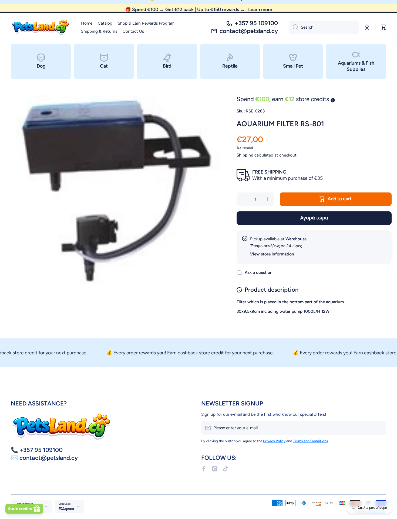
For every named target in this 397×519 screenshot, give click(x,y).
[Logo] (40, 27)
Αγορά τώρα (314, 218)
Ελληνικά (66, 509)
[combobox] (324, 27)
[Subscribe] (379, 428)
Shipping (245, 155)
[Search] (293, 27)
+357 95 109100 (256, 23)
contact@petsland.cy (249, 31)
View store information (272, 254)
